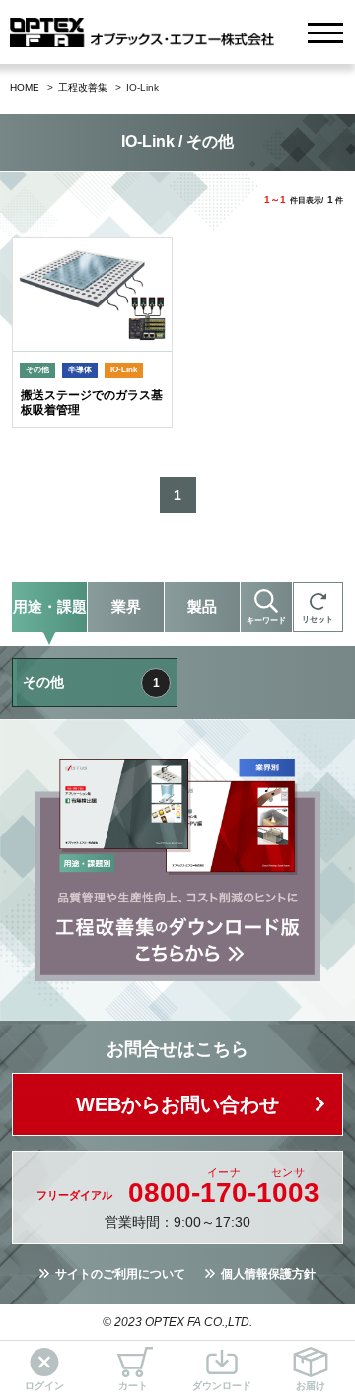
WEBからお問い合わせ (177, 1104)
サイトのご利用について (120, 1274)
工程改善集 (82, 87)
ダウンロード (221, 1385)
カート (133, 1385)
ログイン (44, 1385)
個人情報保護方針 (268, 1274)
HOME (24, 87)
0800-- (224, 1193)
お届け (310, 1385)
